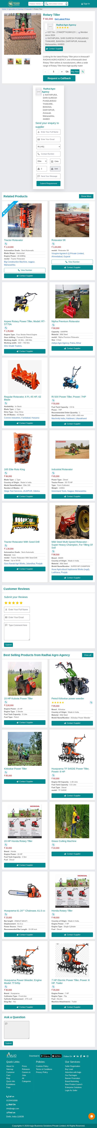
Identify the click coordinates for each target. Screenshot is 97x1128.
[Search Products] (45, 4)
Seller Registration (72, 1066)
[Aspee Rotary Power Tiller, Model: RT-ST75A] (25, 301)
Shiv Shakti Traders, (13, 346)
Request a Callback (59, 78)
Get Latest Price (62, 19)
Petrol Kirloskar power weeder (68, 698)
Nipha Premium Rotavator (66, 321)
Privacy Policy (42, 1072)
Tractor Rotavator (13, 240)
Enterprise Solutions (73, 1087)
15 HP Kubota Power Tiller (18, 698)
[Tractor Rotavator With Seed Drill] (25, 522)
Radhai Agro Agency (66, 25)
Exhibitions (10, 1084)
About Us (10, 1066)
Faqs (8, 1087)
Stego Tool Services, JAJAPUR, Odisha (22, 491)
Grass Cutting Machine (64, 841)
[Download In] (45, 1056)
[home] (11, 1055)
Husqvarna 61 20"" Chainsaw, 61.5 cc (24, 910)
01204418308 (11, 1100)
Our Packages (71, 1075)
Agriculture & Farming (16, 9)
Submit (8, 645)
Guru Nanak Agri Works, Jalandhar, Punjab (23, 563)
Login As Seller (71, 1090)
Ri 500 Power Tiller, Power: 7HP (69, 396)
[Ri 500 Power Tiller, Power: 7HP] (72, 377)
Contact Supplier (26, 276)
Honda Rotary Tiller (62, 910)
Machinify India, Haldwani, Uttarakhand (69, 418)
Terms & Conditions (44, 1069)
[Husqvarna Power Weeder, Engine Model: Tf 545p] (25, 960)
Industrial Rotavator (62, 469)
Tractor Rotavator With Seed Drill (21, 542)
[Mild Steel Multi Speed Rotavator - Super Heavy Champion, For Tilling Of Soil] (72, 522)
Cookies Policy (42, 1066)
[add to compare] (82, 71)
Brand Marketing (72, 1081)
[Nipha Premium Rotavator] (72, 301)
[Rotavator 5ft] (72, 220)
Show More (86, 196)
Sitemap (9, 1069)
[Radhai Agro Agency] (50, 27)
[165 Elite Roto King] (25, 449)
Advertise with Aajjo (73, 1072)
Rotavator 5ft (58, 240)
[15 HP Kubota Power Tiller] (25, 679)
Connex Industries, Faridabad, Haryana (21, 418)
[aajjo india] (14, 4)
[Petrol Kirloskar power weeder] (72, 679)
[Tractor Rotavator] (25, 220)
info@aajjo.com (12, 1108)
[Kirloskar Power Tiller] (25, 749)
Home (4, 9)
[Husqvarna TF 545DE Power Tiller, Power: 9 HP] (72, 749)
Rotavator (28, 9)
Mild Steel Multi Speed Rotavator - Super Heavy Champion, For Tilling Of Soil (72, 545)
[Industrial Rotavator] (72, 449)
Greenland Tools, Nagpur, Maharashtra (69, 491)
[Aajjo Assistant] (91, 1116)
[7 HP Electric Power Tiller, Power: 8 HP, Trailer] (72, 960)
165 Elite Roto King (14, 469)
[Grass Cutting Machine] (72, 821)
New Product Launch (73, 1084)
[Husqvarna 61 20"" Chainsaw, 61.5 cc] (25, 891)
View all (87, 655)
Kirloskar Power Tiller (15, 768)
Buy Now (75, 71)
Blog (8, 1078)
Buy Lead (69, 1069)
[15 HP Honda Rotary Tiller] (25, 821)
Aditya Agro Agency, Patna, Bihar (66, 343)
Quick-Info (10, 1081)
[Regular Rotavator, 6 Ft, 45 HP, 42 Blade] (25, 377)
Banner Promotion (72, 1078)
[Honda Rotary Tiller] (72, 891)
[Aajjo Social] (74, 1056)
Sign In (86, 4)
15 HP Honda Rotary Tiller (18, 841)
